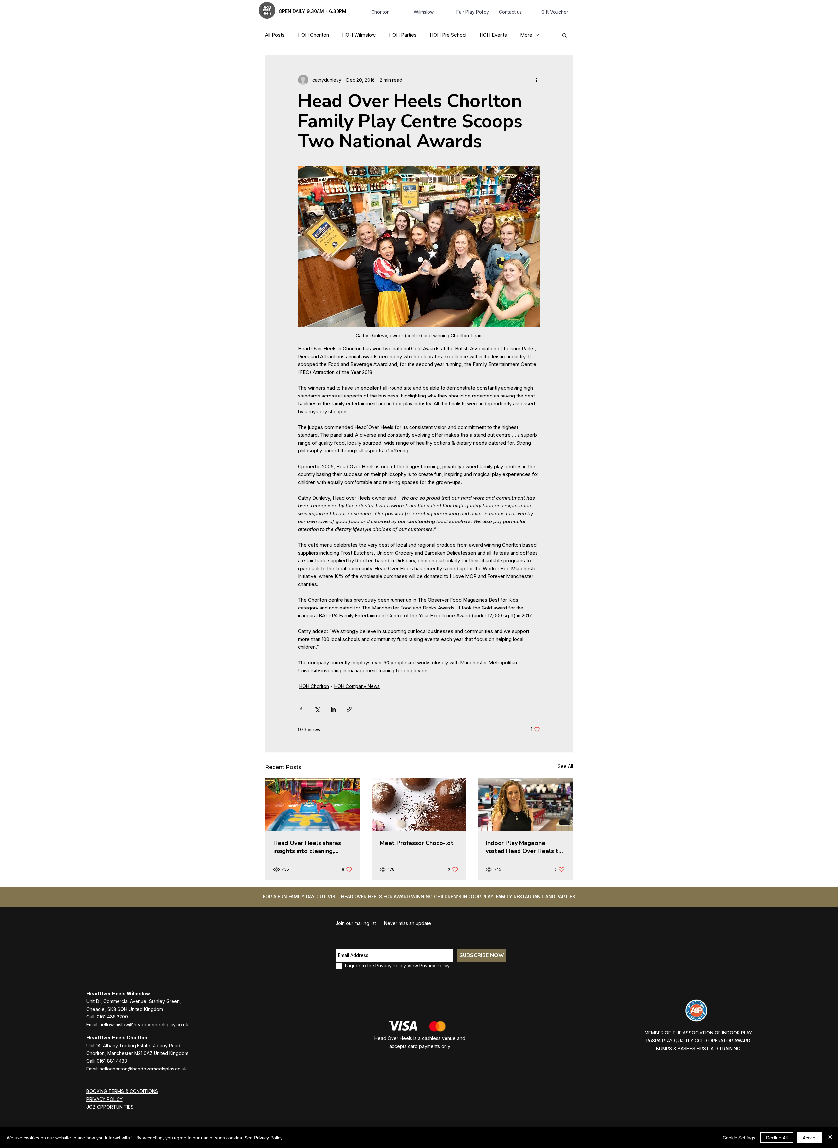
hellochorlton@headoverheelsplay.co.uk (143, 1068)
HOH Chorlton (313, 35)
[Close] (830, 1137)
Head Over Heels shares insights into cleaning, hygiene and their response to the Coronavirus (311, 847)
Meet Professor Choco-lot (417, 843)
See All (565, 766)
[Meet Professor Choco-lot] (419, 804)
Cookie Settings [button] (739, 1137)
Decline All (777, 1137)
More (526, 35)
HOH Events (493, 35)
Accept (810, 1137)
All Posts (275, 35)
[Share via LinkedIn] (333, 709)
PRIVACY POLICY (104, 1099)
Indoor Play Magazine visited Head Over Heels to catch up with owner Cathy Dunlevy (524, 847)
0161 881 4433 (112, 1061)
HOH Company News (357, 686)
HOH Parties (403, 35)
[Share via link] (349, 709)
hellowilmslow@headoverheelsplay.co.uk (144, 1024)
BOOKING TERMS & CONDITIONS (122, 1091)
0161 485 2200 (112, 1016)
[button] (564, 35)
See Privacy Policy (263, 1137)
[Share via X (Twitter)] (317, 709)
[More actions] (536, 80)
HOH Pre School (448, 35)
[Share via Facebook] (301, 709)
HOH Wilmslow (359, 35)
